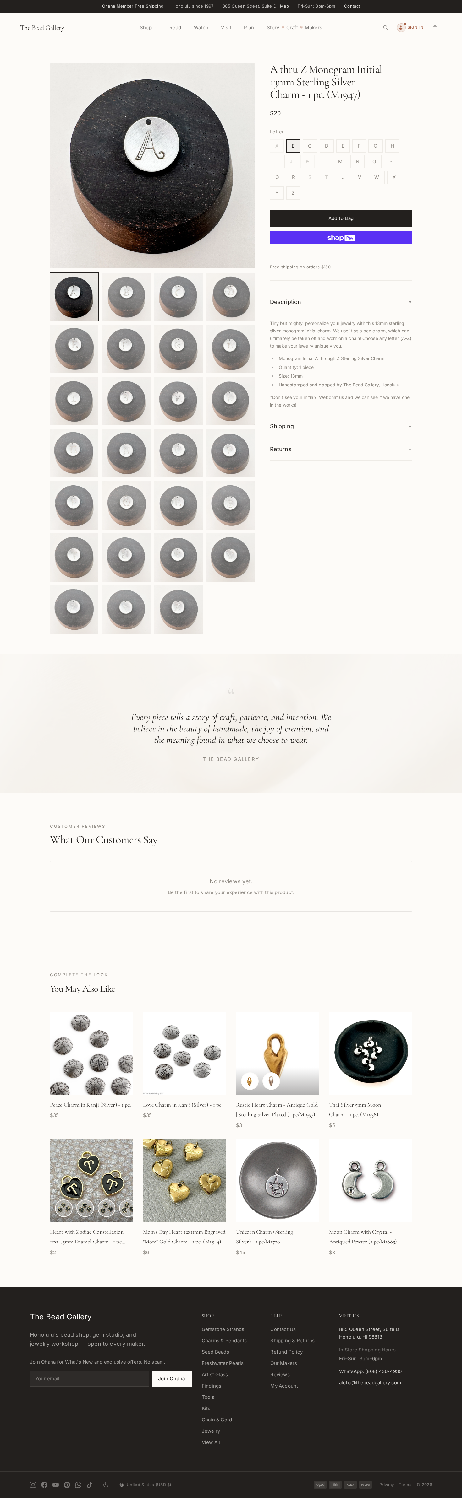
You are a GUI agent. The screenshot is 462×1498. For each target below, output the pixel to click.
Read (175, 27)
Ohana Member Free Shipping (132, 5)
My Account (284, 1386)
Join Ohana (171, 1379)
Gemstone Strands (223, 1329)
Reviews (280, 1374)
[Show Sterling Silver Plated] (271, 1081)
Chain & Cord (217, 1420)
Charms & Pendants (224, 1341)
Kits (206, 1408)
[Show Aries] (64, 1208)
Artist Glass (215, 1374)
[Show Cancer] (128, 1208)
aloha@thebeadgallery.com (370, 1383)
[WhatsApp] (78, 1485)
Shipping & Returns (292, 1341)
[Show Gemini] (106, 1208)
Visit (226, 27)
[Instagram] (33, 1485)
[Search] (386, 28)
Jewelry (211, 1431)
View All (211, 1442)
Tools (208, 1397)
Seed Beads (215, 1352)
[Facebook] (44, 1485)
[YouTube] (55, 1485)
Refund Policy (286, 1352)
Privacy (386, 1484)
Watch (201, 27)
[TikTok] (89, 1485)
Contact (352, 5)
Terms (405, 1484)
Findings (212, 1386)
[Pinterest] (67, 1485)
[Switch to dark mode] (106, 1484)
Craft (292, 27)
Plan (249, 27)
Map (284, 5)
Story (273, 27)
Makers (313, 27)
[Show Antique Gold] (250, 1081)
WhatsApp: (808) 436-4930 (370, 1371)
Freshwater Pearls (223, 1363)
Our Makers (283, 1363)
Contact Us (283, 1329)
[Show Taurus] (85, 1208)
